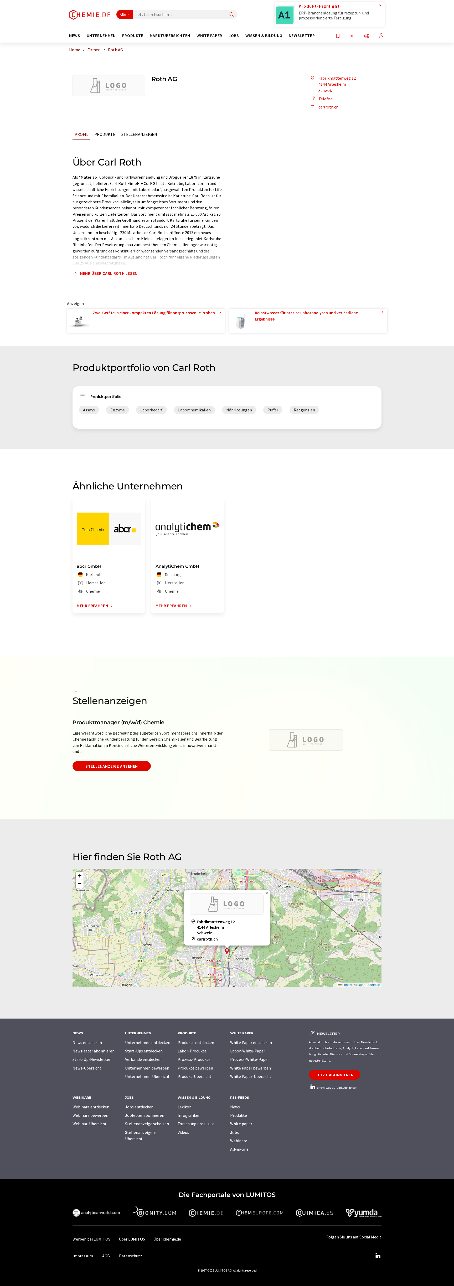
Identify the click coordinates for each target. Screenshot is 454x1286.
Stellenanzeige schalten (147, 1123)
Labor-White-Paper (247, 1050)
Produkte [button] (132, 35)
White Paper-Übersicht (250, 1076)
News (235, 1106)
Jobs (234, 1132)
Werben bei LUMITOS (91, 1239)
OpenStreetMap (369, 984)
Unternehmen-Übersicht (147, 1076)
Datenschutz (130, 1255)
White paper (241, 1123)
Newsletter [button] (302, 35)
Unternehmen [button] (101, 35)
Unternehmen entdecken (147, 1042)
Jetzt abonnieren (335, 1074)
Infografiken (189, 1115)
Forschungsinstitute (196, 1123)
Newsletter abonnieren (94, 1050)
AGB (106, 1255)
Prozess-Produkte (194, 1059)
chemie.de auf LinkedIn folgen (336, 1087)
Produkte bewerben (195, 1068)
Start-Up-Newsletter (92, 1059)
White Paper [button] (209, 35)
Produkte (104, 134)
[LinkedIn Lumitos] (377, 1255)
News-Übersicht (87, 1068)
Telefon (325, 98)
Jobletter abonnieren (144, 1115)
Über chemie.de (167, 1239)
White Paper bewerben (250, 1068)
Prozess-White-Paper (249, 1059)
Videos (183, 1132)
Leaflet (347, 984)
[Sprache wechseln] (366, 36)
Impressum (83, 1255)
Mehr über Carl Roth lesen (109, 273)
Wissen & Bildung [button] (263, 35)
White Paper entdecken (251, 1042)
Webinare (238, 1140)
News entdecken (87, 1042)
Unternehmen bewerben (147, 1068)
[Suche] (231, 15)
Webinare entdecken (91, 1106)
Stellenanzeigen (139, 134)
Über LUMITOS (132, 1239)
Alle (123, 14)
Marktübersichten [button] (170, 35)
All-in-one (239, 1149)
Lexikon (185, 1106)
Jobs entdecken (139, 1106)
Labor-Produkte (192, 1050)
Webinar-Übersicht (90, 1123)
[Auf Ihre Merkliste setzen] (338, 36)
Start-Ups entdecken (144, 1050)
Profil (81, 134)
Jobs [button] (234, 35)
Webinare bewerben (90, 1115)
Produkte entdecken (196, 1042)
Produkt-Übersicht (194, 1076)
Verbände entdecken (143, 1059)
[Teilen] (352, 36)
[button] (227, 951)
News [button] (74, 35)
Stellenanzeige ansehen (111, 766)
